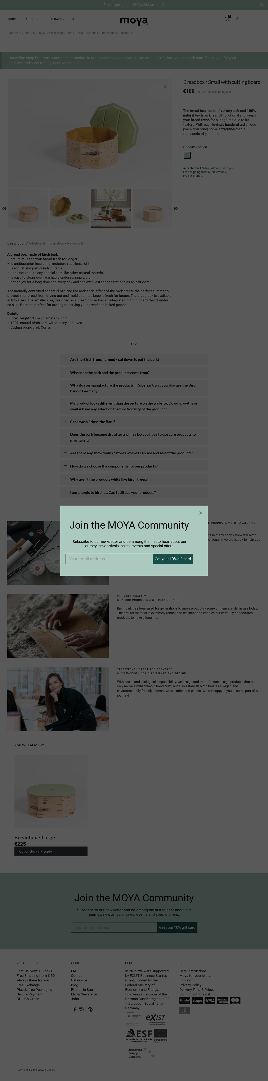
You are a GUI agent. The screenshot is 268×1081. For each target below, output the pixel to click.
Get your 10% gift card (173, 559)
